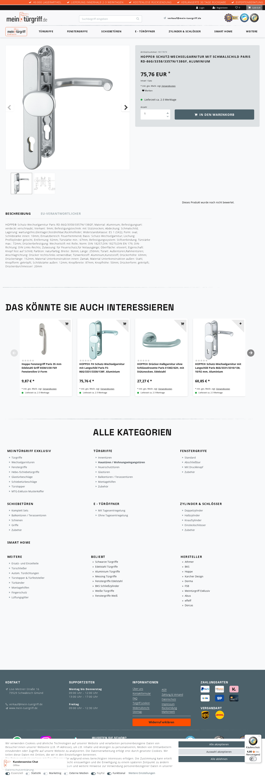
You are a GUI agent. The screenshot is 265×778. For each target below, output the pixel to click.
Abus (188, 595)
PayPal (101, 773)
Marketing (55, 773)
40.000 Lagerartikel (47, 2)
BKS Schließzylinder (107, 586)
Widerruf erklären (161, 722)
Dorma (189, 581)
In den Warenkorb (216, 115)
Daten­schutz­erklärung (19, 769)
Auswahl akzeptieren (219, 751)
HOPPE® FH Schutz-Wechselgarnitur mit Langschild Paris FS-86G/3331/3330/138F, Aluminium (102, 367)
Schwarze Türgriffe (106, 561)
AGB (164, 689)
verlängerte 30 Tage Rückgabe (203, 2)
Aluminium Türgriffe (107, 571)
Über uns (138, 688)
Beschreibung (18, 213)
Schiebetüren (111, 31)
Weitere (252, 31)
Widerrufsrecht (141, 708)
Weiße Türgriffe (104, 591)
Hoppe (189, 571)
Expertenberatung (249, 2)
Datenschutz (169, 699)
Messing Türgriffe (106, 576)
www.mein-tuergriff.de (23, 708)
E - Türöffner (145, 31)
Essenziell (17, 773)
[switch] (253, 759)
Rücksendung (169, 708)
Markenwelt (168, 711)
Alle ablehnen (219, 759)
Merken (148, 90)
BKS (187, 566)
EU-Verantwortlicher (61, 213)
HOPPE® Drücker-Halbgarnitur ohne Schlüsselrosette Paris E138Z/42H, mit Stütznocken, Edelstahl (160, 367)
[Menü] (259, 737)
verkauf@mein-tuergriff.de (184, 18)
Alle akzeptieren (219, 744)
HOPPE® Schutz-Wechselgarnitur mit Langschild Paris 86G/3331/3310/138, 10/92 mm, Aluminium (218, 367)
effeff (188, 600)
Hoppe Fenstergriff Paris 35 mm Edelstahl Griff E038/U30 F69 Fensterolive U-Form (41, 367)
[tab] (23, 214)
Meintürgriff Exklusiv (197, 591)
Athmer (189, 561)
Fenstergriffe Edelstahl (109, 581)
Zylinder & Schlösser (185, 31)
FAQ (135, 698)
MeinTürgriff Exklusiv (16, 31)
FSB (187, 586)
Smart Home (223, 31)
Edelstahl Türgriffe (106, 566)
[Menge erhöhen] (167, 111)
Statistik (36, 773)
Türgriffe (46, 31)
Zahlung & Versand (172, 694)
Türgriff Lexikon (141, 703)
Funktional (119, 773)
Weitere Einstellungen (142, 773)
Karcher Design (194, 576)
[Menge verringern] (167, 117)
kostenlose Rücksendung (152, 2)
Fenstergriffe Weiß (106, 595)
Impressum (168, 704)
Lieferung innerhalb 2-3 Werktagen (97, 2)
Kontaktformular (142, 693)
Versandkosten (168, 86)
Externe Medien (79, 773)
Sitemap (137, 711)
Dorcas (189, 605)
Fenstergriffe (77, 31)
